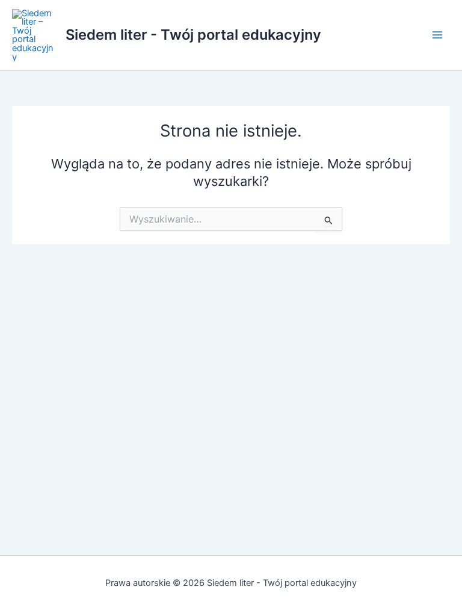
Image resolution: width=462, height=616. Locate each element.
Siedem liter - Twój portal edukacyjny (193, 34)
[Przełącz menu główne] (437, 35)
